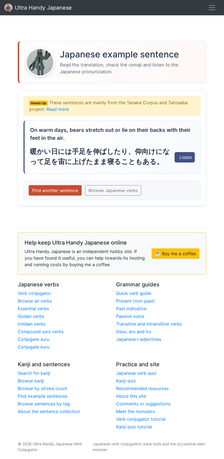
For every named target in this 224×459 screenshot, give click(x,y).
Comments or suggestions (143, 403)
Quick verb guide (133, 293)
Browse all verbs (35, 301)
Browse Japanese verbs (113, 190)
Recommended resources (142, 388)
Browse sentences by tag (44, 403)
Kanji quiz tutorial (134, 426)
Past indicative (131, 308)
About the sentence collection (49, 411)
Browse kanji (31, 381)
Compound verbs (41, 331)
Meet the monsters (135, 411)
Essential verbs (33, 308)
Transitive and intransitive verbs (149, 324)
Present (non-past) (135, 301)
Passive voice (130, 316)
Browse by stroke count (42, 388)
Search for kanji (34, 373)
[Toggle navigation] (212, 7)
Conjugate (33, 339)
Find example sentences (42, 396)
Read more (57, 109)
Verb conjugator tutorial (141, 419)
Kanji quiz (126, 381)
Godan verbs (31, 316)
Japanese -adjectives (138, 339)
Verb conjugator (34, 293)
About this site (131, 396)
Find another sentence (55, 190)
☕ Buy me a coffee (175, 253)
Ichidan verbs (31, 324)
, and (133, 331)
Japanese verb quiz (136, 373)
